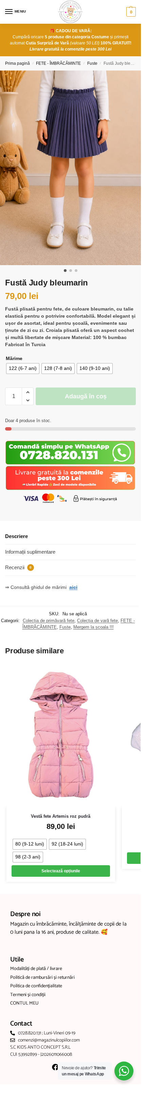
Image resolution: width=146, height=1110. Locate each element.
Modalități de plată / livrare (36, 969)
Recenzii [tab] (18, 567)
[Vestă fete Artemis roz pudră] (60, 734)
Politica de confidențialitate (36, 986)
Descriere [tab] (16, 536)
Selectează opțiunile (60, 871)
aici (73, 587)
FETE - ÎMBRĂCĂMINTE (58, 63)
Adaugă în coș (86, 396)
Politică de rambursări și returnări (42, 977)
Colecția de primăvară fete (48, 620)
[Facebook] (55, 1067)
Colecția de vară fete (97, 620)
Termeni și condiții (27, 995)
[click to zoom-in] (73, 168)
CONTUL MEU (24, 1003)
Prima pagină (17, 63)
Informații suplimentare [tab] (30, 552)
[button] (130, 12)
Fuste (92, 63)
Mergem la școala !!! (93, 627)
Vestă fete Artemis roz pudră (60, 816)
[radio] (22, 368)
